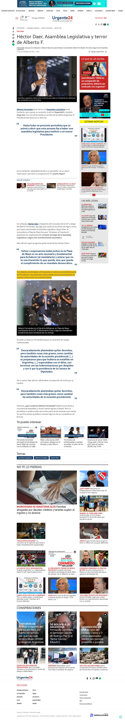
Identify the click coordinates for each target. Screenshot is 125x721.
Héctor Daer (33, 223)
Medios (41, 11)
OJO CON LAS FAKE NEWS (90, 665)
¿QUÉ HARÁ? (85, 488)
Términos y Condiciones (22, 712)
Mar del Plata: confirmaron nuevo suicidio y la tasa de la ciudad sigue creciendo (66, 187)
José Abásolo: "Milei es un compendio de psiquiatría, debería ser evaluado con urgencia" (93, 82)
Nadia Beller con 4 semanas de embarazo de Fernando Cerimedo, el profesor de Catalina (61, 667)
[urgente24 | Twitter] (99, 24)
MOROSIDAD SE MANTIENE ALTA (36, 507)
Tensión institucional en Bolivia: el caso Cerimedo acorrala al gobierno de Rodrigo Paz (93, 572)
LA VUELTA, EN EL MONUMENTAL (30, 568)
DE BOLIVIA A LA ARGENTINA (60, 625)
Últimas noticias (8, 11)
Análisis (49, 11)
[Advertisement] (47, 153)
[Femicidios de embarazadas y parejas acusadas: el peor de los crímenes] (74, 437)
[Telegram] (13, 38)
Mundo (31, 11)
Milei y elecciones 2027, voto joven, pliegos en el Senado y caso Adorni (50, 442)
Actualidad (21, 11)
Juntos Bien (110, 11)
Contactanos (83, 695)
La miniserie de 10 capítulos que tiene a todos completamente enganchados (30, 543)
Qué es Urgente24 (85, 698)
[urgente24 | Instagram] (101, 24)
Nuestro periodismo (86, 704)
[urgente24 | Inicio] (106, 707)
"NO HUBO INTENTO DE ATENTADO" (35, 185)
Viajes (120, 11)
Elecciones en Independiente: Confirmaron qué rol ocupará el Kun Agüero (93, 490)
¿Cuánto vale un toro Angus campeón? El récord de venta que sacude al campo (92, 517)
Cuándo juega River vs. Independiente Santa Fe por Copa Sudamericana (31, 571)
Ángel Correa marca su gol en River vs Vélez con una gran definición (94, 542)
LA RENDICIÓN (86, 204)
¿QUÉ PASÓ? (85, 253)
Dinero (81, 11)
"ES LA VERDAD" (87, 225)
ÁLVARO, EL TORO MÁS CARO (91, 513)
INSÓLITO (52, 595)
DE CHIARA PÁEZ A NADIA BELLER (75, 436)
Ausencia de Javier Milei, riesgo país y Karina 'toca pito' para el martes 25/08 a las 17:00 (97, 443)
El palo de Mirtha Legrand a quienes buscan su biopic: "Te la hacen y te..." (62, 597)
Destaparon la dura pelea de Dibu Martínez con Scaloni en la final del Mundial (89, 230)
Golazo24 (99, 11)
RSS (81, 701)
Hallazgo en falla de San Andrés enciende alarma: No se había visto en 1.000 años (89, 246)
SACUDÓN (85, 216)
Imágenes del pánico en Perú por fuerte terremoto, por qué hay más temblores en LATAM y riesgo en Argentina (31, 634)
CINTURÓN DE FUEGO (27, 625)
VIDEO (82, 541)
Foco (65, 11)
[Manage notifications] (120, 716)
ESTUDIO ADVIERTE (88, 242)
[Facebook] (13, 28)
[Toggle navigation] (17, 18)
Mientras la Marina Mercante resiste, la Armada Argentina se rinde (88, 209)
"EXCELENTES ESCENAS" (26, 541)
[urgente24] (24, 680)
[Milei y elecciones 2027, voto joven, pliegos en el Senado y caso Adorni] (50, 437)
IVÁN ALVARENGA (89, 237)
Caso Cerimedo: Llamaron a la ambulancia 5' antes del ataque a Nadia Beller (31, 669)
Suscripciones (84, 692)
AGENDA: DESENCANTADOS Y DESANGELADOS (55, 436)
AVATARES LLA (93, 436)
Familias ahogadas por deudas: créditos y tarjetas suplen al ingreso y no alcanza (45, 510)
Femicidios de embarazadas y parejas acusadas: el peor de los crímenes (73, 443)
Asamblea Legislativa (56, 109)
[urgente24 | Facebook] (96, 24)
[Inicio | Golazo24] (108, 24)
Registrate (99, 18)
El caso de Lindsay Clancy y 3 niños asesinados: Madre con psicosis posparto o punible (92, 636)
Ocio (58, 11)
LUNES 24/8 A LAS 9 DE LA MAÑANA (31, 595)
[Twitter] (13, 31)
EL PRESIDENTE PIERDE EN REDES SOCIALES (31, 436)
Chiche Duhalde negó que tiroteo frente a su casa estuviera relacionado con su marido (37, 188)
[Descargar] (13, 41)
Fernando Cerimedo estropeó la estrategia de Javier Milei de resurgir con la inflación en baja (27, 443)
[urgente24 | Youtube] (104, 24)
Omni (72, 11)
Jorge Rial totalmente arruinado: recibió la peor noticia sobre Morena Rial (88, 218)
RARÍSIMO (52, 665)
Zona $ (89, 11)
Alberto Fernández (25, 109)
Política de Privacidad (35, 712)
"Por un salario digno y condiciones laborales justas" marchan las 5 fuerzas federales (30, 599)
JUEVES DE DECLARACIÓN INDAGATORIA (27, 666)
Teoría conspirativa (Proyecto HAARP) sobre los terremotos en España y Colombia (94, 667)
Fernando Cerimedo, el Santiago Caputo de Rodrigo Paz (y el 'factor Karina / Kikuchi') (62, 636)
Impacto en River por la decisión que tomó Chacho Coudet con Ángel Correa (89, 257)
